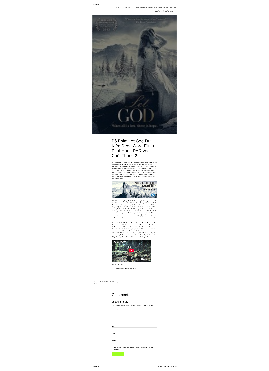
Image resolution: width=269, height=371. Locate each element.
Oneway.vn (95, 4)
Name (114, 326)
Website (114, 340)
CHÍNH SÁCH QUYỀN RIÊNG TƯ (124, 7)
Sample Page (173, 7)
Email (114, 333)
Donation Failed (152, 7)
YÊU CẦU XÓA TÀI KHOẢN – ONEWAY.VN (166, 11)
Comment (115, 309)
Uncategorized (117, 281)
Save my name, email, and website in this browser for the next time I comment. (133, 348)
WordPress (173, 366)
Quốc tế (111, 281)
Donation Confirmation (141, 7)
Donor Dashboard (163, 7)
